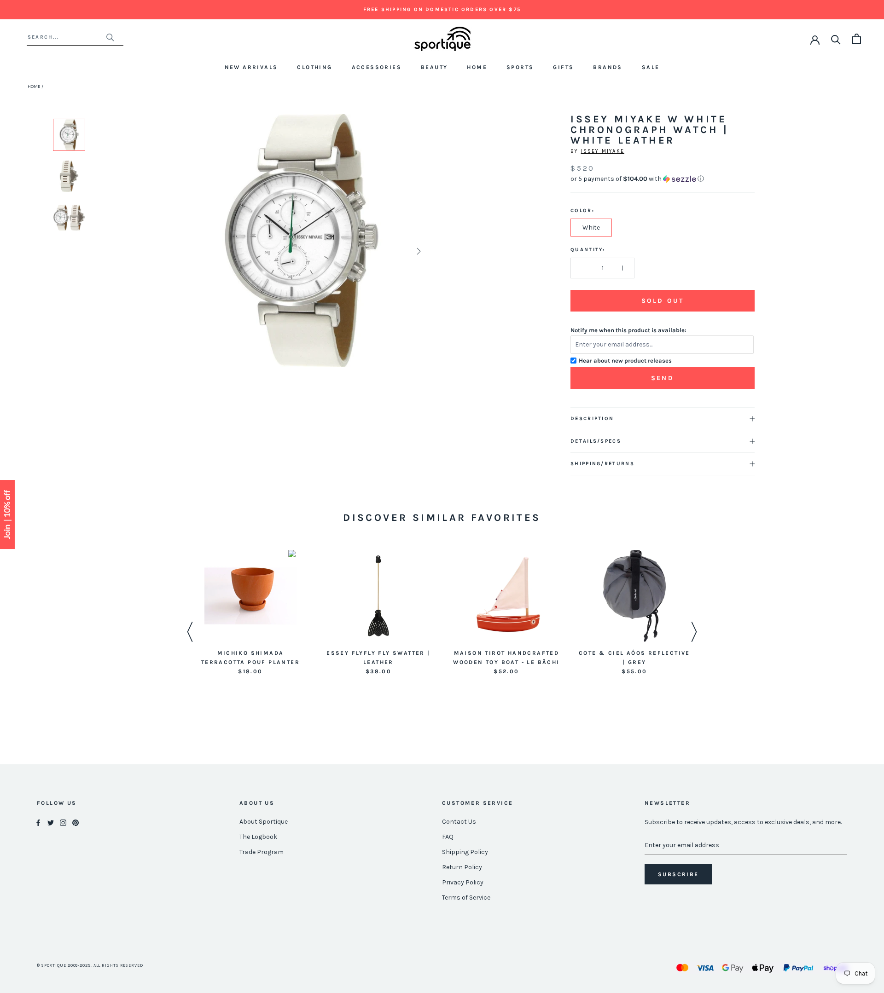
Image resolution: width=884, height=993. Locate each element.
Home (477, 67)
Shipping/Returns (602, 464)
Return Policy (462, 867)
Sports (520, 67)
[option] (69, 135)
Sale (651, 67)
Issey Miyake (602, 151)
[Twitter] (50, 822)
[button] (662, 179)
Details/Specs (595, 441)
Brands (607, 67)
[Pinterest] (75, 822)
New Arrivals (251, 67)
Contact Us (459, 822)
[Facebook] (38, 822)
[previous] (185, 251)
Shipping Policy (465, 852)
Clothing (314, 67)
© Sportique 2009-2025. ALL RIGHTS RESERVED (90, 965)
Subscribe (678, 874)
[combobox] (66, 37)
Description (592, 418)
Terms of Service (466, 897)
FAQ (448, 837)
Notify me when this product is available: (628, 330)
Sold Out (662, 301)
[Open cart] (856, 39)
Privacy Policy (462, 882)
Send (662, 378)
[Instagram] (63, 822)
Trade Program (261, 852)
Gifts (563, 67)
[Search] (836, 39)
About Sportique (263, 822)
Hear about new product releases (625, 360)
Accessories (376, 67)
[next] (417, 251)
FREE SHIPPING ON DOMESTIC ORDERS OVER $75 (442, 9)
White (591, 227)
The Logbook (258, 837)
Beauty (434, 67)
